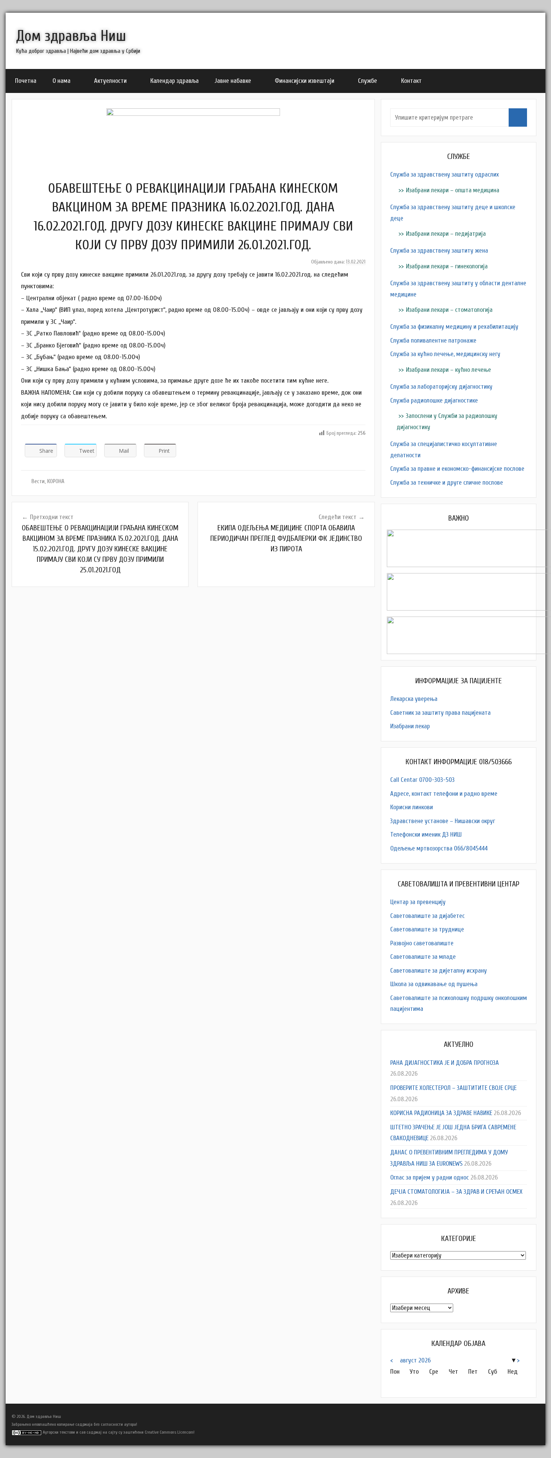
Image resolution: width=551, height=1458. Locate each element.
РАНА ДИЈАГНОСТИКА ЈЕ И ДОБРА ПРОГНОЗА (444, 1062)
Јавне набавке (233, 80)
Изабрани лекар (410, 726)
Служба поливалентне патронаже (433, 340)
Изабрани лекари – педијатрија (446, 233)
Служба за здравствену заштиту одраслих (444, 174)
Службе (367, 80)
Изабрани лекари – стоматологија (449, 309)
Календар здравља (174, 80)
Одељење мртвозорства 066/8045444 (439, 848)
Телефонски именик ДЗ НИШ (426, 834)
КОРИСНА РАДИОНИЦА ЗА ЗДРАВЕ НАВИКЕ (441, 1113)
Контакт (411, 80)
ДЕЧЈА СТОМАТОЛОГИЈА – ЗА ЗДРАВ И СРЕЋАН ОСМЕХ (456, 1191)
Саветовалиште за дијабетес (427, 915)
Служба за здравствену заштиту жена (439, 250)
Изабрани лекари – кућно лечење (448, 369)
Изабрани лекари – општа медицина (452, 190)
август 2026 (415, 1360)
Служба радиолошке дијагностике (434, 400)
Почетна (25, 80)
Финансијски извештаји (304, 80)
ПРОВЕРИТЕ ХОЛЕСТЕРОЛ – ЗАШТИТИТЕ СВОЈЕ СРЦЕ (453, 1087)
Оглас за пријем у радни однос (429, 1177)
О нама (61, 80)
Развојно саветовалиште (422, 943)
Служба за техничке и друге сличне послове (446, 482)
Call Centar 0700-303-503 (422, 779)
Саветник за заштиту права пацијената (440, 712)
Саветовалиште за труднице (427, 929)
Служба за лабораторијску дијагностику (441, 386)
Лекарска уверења (413, 698)
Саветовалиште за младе (423, 956)
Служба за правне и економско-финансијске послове (457, 468)
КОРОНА (55, 481)
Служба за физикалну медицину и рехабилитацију (454, 326)
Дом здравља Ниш (71, 36)
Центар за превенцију (418, 902)
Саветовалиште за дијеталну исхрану (438, 970)
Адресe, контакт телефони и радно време (443, 793)
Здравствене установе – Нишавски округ (442, 821)
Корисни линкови (411, 807)
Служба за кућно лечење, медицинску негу (445, 354)
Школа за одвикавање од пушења (434, 984)
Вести (38, 481)
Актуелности (110, 80)
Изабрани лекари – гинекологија (447, 266)
